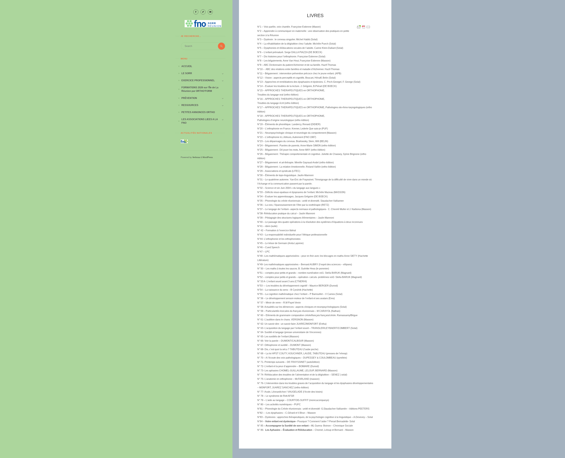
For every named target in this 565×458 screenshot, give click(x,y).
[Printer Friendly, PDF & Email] (363, 27)
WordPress (207, 157)
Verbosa (196, 157)
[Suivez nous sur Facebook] (195, 11)
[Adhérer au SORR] (203, 11)
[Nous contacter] (210, 11)
